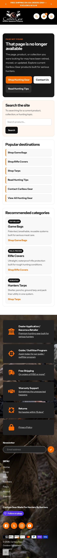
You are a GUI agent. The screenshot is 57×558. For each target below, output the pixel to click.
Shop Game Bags (17, 152)
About (6, 491)
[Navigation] (51, 16)
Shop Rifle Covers (18, 161)
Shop (6, 472)
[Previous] (6, 4)
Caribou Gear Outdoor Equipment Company (13, 545)
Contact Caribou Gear (20, 189)
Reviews (7, 481)
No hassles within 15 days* (31, 412)
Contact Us (42, 79)
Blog (5, 476)
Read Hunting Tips (18, 88)
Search (11, 130)
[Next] (51, 4)
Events (6, 496)
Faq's (6, 486)
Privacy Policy (25, 427)
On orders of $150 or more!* (32, 374)
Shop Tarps (14, 170)
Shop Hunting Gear (19, 79)
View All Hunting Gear (20, 198)
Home (6, 467)
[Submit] (51, 449)
